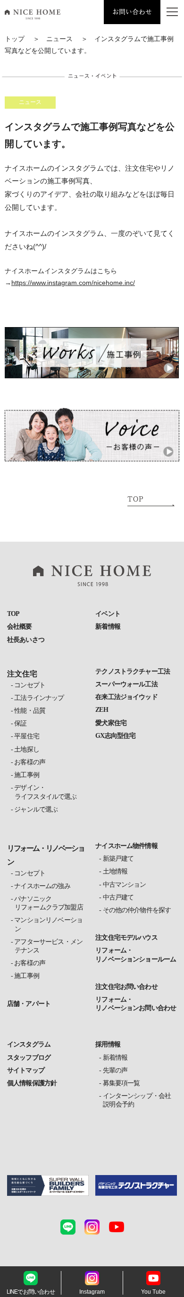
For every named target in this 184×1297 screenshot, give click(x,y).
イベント (107, 613)
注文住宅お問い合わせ (126, 986)
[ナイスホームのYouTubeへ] (116, 1227)
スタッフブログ (28, 1057)
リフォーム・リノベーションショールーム (135, 954)
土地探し (27, 749)
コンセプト (30, 685)
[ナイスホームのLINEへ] (67, 1227)
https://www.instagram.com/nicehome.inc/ (73, 282)
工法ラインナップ (39, 697)
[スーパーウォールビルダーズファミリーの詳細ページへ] (48, 1185)
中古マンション (124, 884)
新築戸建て (118, 858)
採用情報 (107, 1044)
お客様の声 (30, 762)
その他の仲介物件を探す (137, 910)
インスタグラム (28, 1044)
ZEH (101, 709)
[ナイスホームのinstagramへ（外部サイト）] (92, 1227)
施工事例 (27, 774)
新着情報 (107, 626)
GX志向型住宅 (115, 735)
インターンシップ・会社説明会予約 (137, 1100)
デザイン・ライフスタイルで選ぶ (46, 792)
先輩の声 (115, 1070)
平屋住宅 (27, 736)
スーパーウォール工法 (126, 684)
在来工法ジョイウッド (126, 696)
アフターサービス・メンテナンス (49, 946)
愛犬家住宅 (110, 722)
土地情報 (115, 871)
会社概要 (19, 626)
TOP (13, 613)
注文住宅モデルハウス (126, 937)
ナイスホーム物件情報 (126, 845)
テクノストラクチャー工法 (132, 671)
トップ (15, 39)
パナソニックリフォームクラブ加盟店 (49, 903)
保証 (21, 723)
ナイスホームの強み (42, 886)
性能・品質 (30, 710)
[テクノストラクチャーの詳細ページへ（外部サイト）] (136, 1185)
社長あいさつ (25, 639)
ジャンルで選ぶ (36, 809)
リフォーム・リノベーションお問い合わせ (135, 1004)
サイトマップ (25, 1070)
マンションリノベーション (49, 924)
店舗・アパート (28, 1003)
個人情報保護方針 (32, 1083)
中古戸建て (118, 897)
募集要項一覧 (121, 1083)
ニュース (59, 39)
